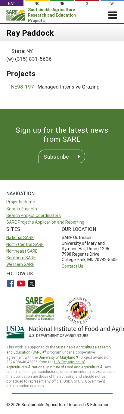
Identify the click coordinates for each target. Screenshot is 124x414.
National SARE (20, 237)
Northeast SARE (22, 251)
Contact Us (72, 266)
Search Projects (21, 209)
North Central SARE (25, 244)
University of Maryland (57, 357)
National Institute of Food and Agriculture (65, 366)
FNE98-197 (21, 86)
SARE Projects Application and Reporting (45, 222)
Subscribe (56, 156)
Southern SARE (21, 257)
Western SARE (20, 264)
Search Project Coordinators (33, 215)
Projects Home (20, 202)
